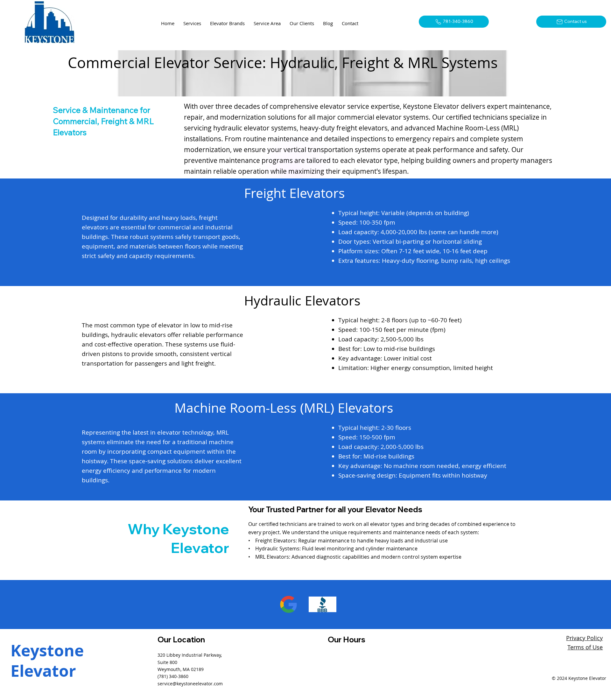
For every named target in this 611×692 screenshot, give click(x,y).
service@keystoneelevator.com (190, 684)
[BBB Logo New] (322, 604)
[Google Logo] (288, 604)
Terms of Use (585, 647)
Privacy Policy (584, 638)
